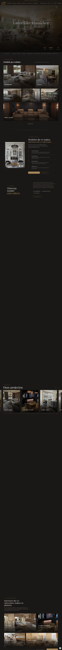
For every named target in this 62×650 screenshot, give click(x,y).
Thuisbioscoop (35, 3)
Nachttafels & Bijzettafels (50, 53)
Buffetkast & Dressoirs (27, 53)
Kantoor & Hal (29, 3)
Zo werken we (37, 196)
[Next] (58, 388)
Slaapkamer (19, 3)
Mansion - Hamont (8, 409)
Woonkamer (9, 3)
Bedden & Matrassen (38, 53)
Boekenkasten (11, 53)
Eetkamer (14, 3)
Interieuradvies (43, 3)
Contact (48, 3)
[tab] (25, 50)
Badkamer (24, 3)
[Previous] (55, 388)
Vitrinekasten (18, 53)
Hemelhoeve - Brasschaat (28, 409)
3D (52, 3)
